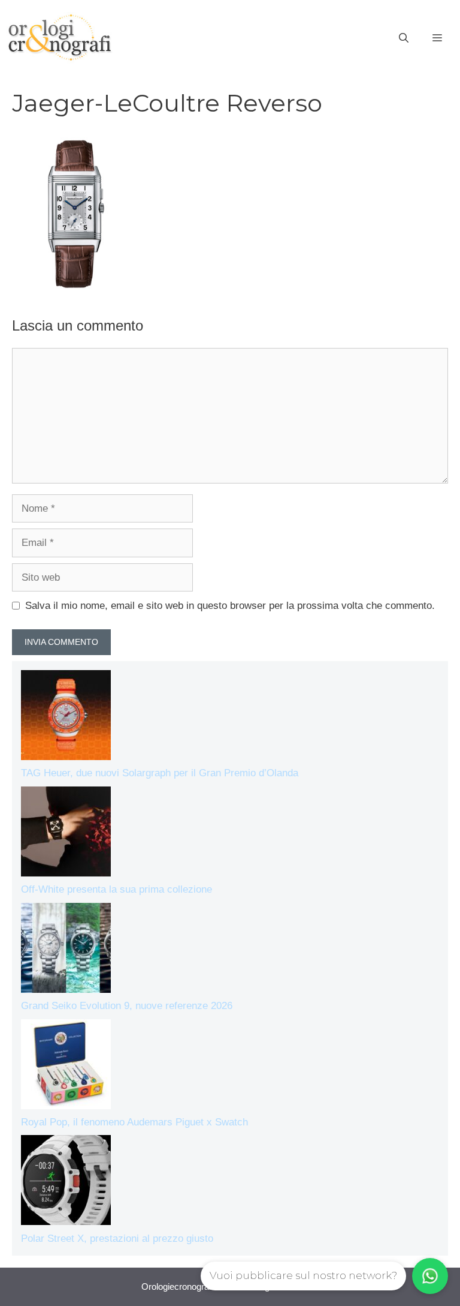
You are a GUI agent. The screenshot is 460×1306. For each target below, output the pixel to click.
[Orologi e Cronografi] (60, 37)
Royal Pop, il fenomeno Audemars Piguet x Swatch (134, 1122)
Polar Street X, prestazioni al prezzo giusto (117, 1238)
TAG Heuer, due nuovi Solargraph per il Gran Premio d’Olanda (159, 773)
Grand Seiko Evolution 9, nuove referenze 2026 (126, 1005)
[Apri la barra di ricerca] (403, 38)
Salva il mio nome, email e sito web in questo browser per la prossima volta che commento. (230, 605)
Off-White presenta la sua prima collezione (116, 889)
